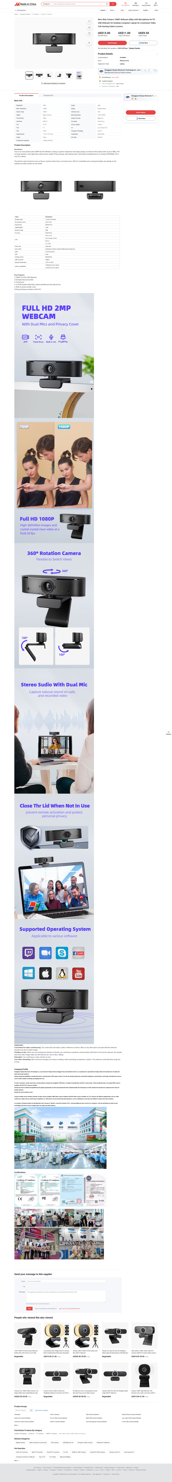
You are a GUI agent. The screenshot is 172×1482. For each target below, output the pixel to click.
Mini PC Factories (37, 1452)
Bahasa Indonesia (141, 1470)
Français (60, 1470)
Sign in (156, 5)
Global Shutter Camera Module (131, 1414)
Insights (136, 1467)
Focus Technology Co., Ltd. (73, 1474)
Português (53, 1470)
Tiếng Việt (131, 1470)
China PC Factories (22, 1452)
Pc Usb (65, 1452)
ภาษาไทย (118, 1470)
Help (122, 10)
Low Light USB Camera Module (131, 1418)
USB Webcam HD (68, 1442)
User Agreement (97, 1474)
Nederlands (90, 1470)
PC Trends (52, 1457)
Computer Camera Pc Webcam (25, 1457)
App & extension (133, 10)
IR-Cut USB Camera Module (58, 1418)
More (16, 1460)
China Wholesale (77, 1467)
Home (16, 14)
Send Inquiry (112, 43)
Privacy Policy (115, 1474)
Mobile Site (129, 1467)
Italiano (76, 1470)
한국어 (102, 1470)
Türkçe (125, 1470)
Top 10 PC (42, 1457)
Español (46, 1470)
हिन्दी (113, 1470)
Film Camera (55, 1442)
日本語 (108, 1470)
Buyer (112, 10)
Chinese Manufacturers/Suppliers (62, 1467)
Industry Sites (98, 1467)
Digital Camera (20, 1442)
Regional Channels (110, 1467)
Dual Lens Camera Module (22, 1418)
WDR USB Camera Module (94, 1418)
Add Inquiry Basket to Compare (54, 83)
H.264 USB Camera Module (130, 1422)
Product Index (120, 1467)
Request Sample (134, 48)
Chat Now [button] (144, 43)
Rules (156, 10)
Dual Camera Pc (129, 1452)
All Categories (21, 10)
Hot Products (37, 1467)
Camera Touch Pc (114, 1452)
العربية (96, 1470)
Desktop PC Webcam (46, 14)
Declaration (107, 1474)
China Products (47, 1467)
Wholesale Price (89, 1467)
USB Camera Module (92, 1414)
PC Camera (36, 14)
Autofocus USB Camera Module (24, 1422)
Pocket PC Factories (53, 1452)
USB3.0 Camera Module (57, 1422)
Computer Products (25, 14)
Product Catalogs (42, 1410)
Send (29, 1308)
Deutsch (82, 1470)
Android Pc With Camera (97, 1452)
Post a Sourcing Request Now (69, 1308)
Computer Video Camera (85, 1442)
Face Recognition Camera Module (96, 1422)
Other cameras (54, 1414)
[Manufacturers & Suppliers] (25, 4)
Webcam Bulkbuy (65, 1457)
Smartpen (17, 1414)
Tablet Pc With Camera (79, 1452)
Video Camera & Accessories (38, 1442)
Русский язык (68, 1470)
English (40, 1470)
